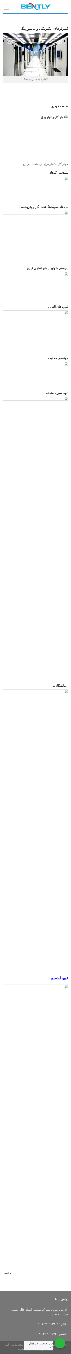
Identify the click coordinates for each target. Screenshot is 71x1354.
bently (7, 1273)
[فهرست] (66, 6)
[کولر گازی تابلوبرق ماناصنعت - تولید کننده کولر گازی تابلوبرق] (36, 6)
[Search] (6, 7)
